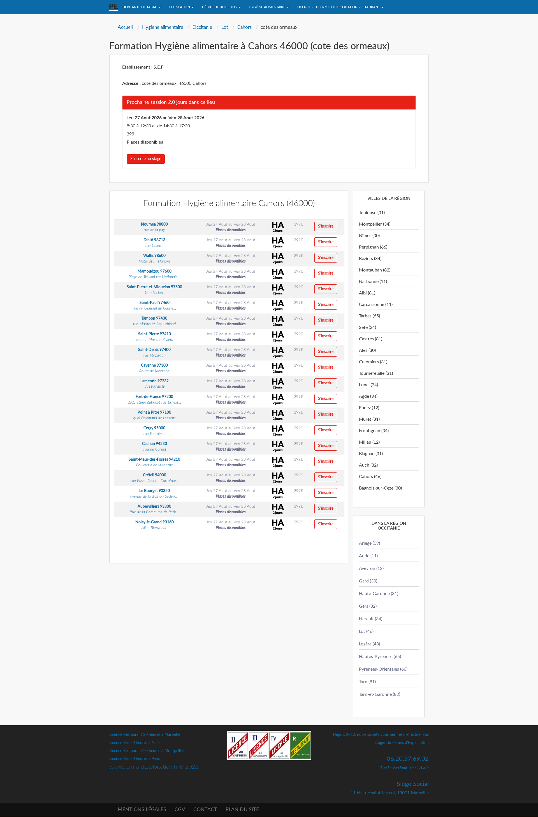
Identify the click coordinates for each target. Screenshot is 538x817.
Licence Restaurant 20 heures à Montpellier (146, 751)
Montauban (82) (374, 270)
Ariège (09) (369, 543)
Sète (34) (367, 327)
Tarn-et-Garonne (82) (379, 694)
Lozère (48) (369, 644)
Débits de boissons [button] (220, 7)
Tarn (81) (367, 682)
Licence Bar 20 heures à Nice (134, 743)
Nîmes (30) (369, 235)
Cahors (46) (370, 476)
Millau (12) (369, 442)
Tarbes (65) (369, 316)
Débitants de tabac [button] (140, 7)
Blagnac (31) (371, 453)
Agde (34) (368, 396)
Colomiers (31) (373, 362)
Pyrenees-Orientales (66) (383, 669)
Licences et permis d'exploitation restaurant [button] (339, 7)
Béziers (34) (370, 258)
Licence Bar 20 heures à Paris (134, 759)
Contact (205, 809)
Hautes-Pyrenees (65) (380, 656)
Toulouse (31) (372, 212)
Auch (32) (368, 465)
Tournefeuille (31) (376, 373)
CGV (180, 809)
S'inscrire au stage (145, 159)
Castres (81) (370, 339)
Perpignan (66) (373, 247)
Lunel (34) (368, 385)
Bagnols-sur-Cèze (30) (380, 488)
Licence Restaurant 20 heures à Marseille (144, 735)
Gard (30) (368, 581)
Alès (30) (367, 350)
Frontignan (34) (374, 431)
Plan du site (242, 809)
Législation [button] (180, 7)
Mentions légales (142, 809)
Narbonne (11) (373, 281)
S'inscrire (325, 226)
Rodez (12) (369, 408)
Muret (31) (369, 419)
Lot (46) (366, 631)
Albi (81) (367, 293)
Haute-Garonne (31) (378, 593)
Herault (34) (370, 619)
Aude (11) (368, 556)
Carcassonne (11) (376, 304)
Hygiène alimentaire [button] (267, 7)
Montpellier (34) (374, 224)
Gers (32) (368, 606)
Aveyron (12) (371, 568)
